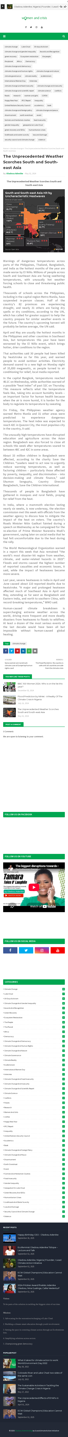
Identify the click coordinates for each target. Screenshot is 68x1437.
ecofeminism (46, 76)
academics (38, 105)
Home (5, 148)
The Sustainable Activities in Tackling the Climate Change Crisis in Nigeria (38, 1387)
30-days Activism (41, 46)
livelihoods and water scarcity (17, 135)
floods (7, 95)
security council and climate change (19, 139)
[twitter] (31, 27)
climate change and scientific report (19, 90)
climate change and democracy (18, 66)
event (39, 115)
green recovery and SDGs (15, 130)
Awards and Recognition (49, 51)
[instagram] (36, 27)
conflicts (58, 90)
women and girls (31, 95)
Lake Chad (26, 46)
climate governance (13, 76)
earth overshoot (26, 115)
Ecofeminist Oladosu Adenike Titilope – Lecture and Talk (38, 1249)
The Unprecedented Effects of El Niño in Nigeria (38, 1399)
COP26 (44, 95)
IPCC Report (26, 100)
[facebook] (26, 27)
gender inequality (12, 125)
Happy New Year (11, 100)
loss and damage (40, 135)
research (17, 95)
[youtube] (41, 27)
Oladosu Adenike (14, 173)
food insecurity (40, 120)
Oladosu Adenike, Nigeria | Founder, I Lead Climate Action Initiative (39, 1261)
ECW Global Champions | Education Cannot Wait (40, 1274)
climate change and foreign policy (18, 110)
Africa (19, 61)
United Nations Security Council (17, 105)
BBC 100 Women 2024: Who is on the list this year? (40, 685)
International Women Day (15, 81)
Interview (33, 81)
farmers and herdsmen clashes (17, 120)
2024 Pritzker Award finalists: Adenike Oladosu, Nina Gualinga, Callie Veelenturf (38, 1287)
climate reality (31, 76)
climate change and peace (47, 110)
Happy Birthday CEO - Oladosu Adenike (38, 1234)
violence (41, 139)
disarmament (10, 115)
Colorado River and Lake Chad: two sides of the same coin (40, 1374)
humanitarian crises (37, 130)
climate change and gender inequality (20, 51)
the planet (9, 61)
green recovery (11, 56)
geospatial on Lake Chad (33, 125)
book (49, 105)
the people (46, 56)
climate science (44, 90)
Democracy (30, 61)
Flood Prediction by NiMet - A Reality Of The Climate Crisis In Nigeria (40, 698)
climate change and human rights (19, 71)
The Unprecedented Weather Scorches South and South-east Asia (38, 711)
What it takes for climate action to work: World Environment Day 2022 (38, 1362)
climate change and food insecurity (19, 86)
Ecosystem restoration (29, 56)
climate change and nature (48, 71)
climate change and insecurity (49, 86)
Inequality (39, 100)
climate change (11, 46)
